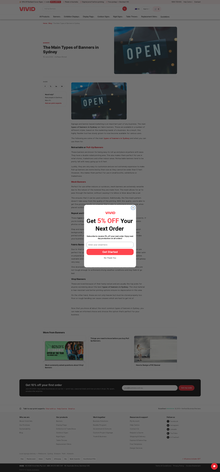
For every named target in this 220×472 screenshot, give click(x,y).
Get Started (110, 252)
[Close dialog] (133, 208)
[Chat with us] (214, 466)
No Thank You (110, 258)
